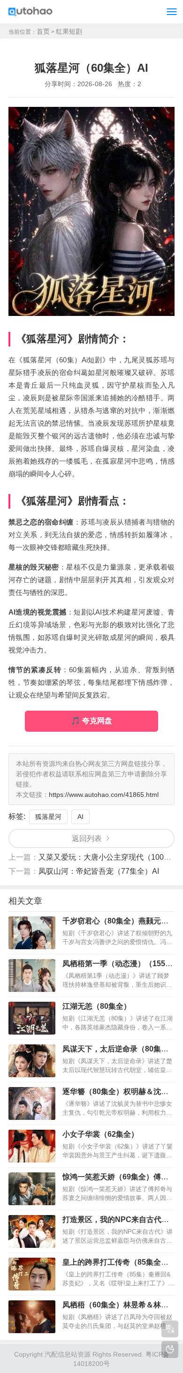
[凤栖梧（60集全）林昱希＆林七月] (31, 1316)
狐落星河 (48, 816)
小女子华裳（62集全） (100, 1134)
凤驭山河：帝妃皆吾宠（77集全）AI (98, 871)
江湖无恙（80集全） (96, 1006)
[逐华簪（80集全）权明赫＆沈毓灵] (31, 1103)
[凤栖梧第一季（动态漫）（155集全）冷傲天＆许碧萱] (31, 975)
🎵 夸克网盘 (91, 721)
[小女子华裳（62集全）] (31, 1146)
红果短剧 (69, 31)
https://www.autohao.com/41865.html (104, 794)
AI (80, 816)
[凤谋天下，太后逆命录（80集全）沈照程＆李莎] (31, 1060)
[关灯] (169, 1349)
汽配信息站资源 (68, 1354)
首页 (43, 31)
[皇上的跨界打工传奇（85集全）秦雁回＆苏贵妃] (31, 1274)
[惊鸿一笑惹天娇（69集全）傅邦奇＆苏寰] (31, 1188)
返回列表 (87, 838)
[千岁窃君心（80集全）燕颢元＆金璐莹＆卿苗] (31, 932)
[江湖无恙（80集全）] (31, 1018)
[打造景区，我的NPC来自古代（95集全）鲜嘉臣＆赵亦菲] (31, 1231)
